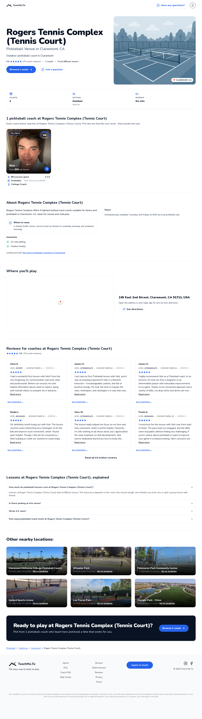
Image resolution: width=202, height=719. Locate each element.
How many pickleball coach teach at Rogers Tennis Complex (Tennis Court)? (49, 519)
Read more (15, 394)
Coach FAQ (65, 672)
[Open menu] (193, 5)
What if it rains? (17, 511)
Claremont (36, 648)
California (23, 648)
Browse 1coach (19, 69)
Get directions (135, 309)
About (65, 663)
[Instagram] (185, 663)
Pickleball (10, 648)
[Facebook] (191, 663)
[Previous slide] (10, 151)
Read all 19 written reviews (101, 457)
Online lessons (99, 667)
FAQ (66, 667)
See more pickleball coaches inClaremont (43, 252)
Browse (99, 663)
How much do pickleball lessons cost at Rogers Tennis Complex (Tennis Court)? (51, 487)
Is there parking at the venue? (25, 503)
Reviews (99, 672)
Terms (99, 681)
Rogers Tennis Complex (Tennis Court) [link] (62, 648)
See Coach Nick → (15, 402)
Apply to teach (139, 665)
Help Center (65, 677)
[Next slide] (47, 151)
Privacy (99, 677)
